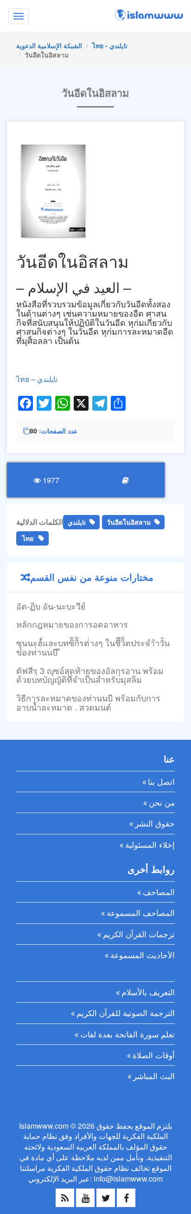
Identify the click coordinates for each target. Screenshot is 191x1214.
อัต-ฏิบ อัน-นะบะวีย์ (51, 606)
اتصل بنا (161, 781)
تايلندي (47, 379)
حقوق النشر (155, 823)
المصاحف (159, 891)
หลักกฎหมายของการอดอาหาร (72, 624)
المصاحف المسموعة (141, 912)
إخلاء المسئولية (150, 844)
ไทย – (26, 379)
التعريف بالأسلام (148, 992)
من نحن (162, 802)
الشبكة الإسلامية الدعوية (49, 45)
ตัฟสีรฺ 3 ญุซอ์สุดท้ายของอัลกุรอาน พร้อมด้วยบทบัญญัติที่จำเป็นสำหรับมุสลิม (90, 675)
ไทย (27, 538)
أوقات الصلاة (154, 1055)
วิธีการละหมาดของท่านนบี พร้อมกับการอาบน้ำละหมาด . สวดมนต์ (88, 702)
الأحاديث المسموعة (142, 954)
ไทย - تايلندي (109, 45)
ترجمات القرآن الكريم (139, 934)
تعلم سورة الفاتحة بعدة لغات (127, 1034)
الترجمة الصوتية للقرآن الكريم (125, 1012)
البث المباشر (154, 1075)
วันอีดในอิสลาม (129, 522)
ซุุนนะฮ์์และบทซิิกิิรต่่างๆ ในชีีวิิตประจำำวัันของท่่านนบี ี (93, 647)
